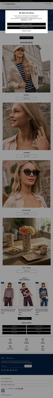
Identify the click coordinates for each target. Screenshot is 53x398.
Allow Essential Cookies (26, 27)
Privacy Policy (24, 18)
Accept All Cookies (26, 24)
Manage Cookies (26, 30)
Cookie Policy (32, 18)
